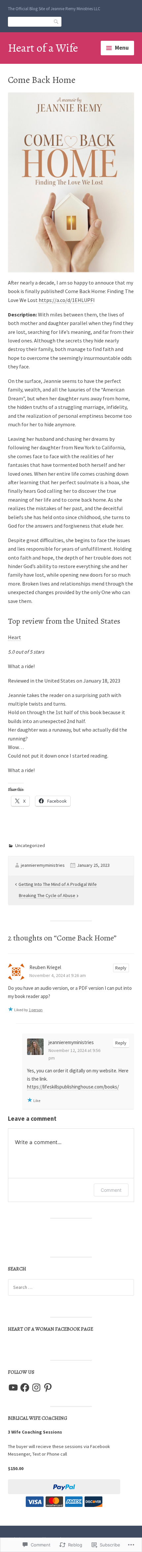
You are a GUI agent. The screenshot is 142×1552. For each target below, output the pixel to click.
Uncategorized (30, 845)
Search (56, 21)
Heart (14, 637)
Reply (120, 968)
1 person (36, 1009)
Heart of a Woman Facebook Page (50, 1329)
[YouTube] (13, 1387)
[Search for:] (71, 1287)
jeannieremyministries (43, 865)
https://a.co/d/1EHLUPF (66, 300)
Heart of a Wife (43, 48)
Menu (122, 47)
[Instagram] (36, 1387)
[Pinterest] (48, 1387)
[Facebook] (24, 1387)
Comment (111, 1190)
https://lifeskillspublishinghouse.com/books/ (73, 1087)
